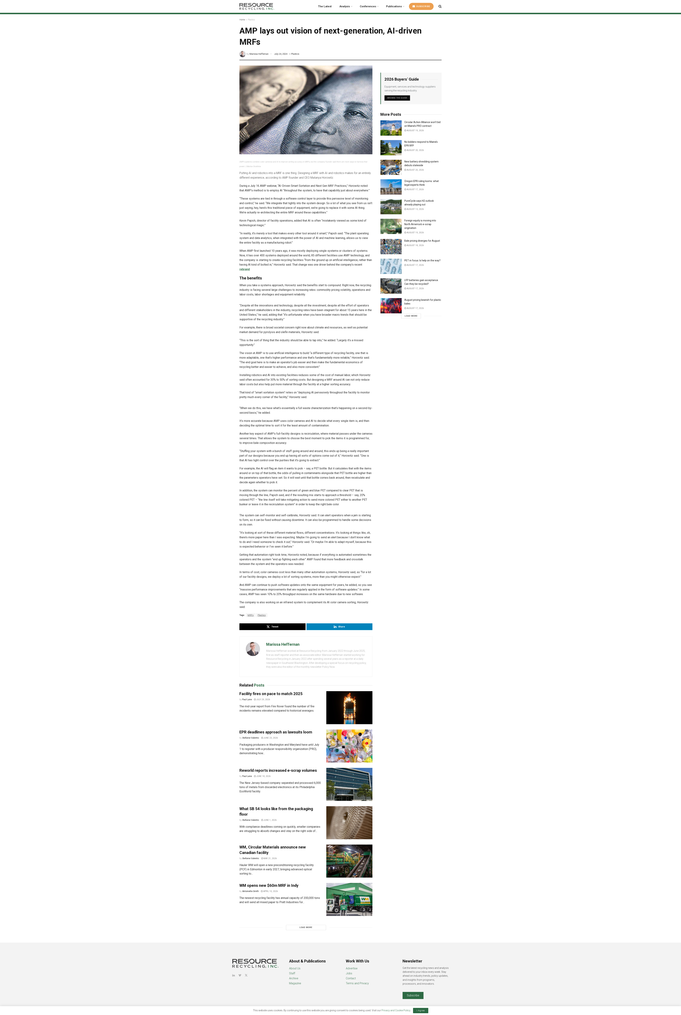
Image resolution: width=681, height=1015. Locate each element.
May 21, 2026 (270, 858)
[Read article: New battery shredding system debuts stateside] (391, 167)
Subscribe (423, 6)
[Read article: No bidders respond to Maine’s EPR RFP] (391, 147)
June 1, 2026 (270, 820)
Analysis (344, 6)
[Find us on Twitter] (246, 975)
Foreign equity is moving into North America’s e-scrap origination (420, 224)
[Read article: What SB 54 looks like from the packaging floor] (349, 822)
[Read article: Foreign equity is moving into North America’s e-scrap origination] (391, 226)
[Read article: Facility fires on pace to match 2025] (349, 707)
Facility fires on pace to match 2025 (271, 694)
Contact (351, 978)
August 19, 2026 (415, 130)
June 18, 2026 (263, 776)
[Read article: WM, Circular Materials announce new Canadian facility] (349, 861)
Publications (394, 6)
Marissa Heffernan (259, 54)
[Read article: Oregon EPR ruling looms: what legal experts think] (391, 187)
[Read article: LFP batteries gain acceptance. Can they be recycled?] (391, 286)
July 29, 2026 (263, 699)
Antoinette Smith (250, 891)
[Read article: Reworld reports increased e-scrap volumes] (349, 784)
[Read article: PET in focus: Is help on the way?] (391, 266)
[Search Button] (440, 6)
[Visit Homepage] (256, 6)
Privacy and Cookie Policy (395, 1010)
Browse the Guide (397, 98)
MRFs (251, 615)
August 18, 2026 (415, 245)
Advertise (352, 968)
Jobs (349, 973)
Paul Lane (247, 699)
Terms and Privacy (357, 983)
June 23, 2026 (270, 738)
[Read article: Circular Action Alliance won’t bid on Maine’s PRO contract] (391, 128)
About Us (294, 968)
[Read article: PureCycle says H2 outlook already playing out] (391, 206)
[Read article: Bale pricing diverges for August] (391, 246)
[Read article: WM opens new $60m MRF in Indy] (349, 899)
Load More (306, 927)
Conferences (368, 6)
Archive (293, 978)
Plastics (251, 19)
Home (242, 19)
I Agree (421, 1010)
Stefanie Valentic (250, 738)
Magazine (295, 983)
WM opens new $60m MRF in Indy (268, 885)
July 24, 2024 (280, 54)
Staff (292, 973)
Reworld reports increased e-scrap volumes (278, 770)
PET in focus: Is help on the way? (422, 260)
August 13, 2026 (415, 209)
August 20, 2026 (415, 150)
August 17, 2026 (415, 189)
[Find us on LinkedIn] (233, 975)
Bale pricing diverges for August (422, 240)
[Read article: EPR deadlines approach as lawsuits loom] (349, 746)
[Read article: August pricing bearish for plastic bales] (391, 305)
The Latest (325, 6)
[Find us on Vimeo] (239, 975)
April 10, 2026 (270, 891)
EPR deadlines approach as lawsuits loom (275, 732)
